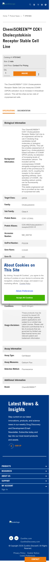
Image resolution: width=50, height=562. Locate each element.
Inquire (25, 74)
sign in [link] (5, 490)
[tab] (9, 110)
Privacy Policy (19, 553)
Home (5, 16)
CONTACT (35, 559)
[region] (24, 281)
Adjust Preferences (24, 291)
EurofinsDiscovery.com (30, 542)
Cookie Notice (33, 553)
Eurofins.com (26, 539)
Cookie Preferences (27, 556)
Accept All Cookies (24, 298)
